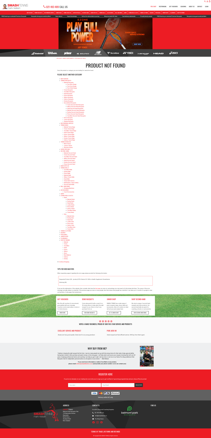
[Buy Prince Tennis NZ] (67, 52)
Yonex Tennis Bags (69, 129)
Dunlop (66, 258)
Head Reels (70, 203)
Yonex (65, 244)
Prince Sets (70, 223)
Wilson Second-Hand (69, 158)
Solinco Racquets (68, 99)
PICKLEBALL (158, 13)
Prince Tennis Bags (69, 134)
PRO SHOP (153, 7)
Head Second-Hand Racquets (75, 108)
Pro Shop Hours (99, 419)
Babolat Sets (70, 216)
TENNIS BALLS (102, 13)
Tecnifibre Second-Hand (70, 156)
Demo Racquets (68, 117)
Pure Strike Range (72, 88)
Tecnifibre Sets (71, 227)
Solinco (66, 257)
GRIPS (125, 13)
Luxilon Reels (70, 205)
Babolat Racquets (69, 82)
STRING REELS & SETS (133, 13)
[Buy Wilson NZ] (52, 52)
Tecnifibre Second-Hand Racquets (76, 116)
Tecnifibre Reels (71, 210)
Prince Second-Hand (69, 164)
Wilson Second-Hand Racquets (75, 106)
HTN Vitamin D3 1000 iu (80, 58)
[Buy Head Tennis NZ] (158, 52)
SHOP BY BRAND (180, 13)
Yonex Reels (70, 212)
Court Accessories (69, 192)
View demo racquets (89, 313)
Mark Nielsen (105, 359)
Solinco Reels (71, 208)
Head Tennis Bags (69, 132)
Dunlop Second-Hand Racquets (75, 112)
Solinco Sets (70, 225)
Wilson (66, 251)
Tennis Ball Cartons (69, 181)
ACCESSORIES (110, 13)
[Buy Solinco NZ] (83, 52)
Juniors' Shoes (68, 145)
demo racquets (88, 299)
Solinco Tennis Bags (69, 140)
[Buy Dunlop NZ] (143, 52)
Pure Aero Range (71, 84)
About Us (191, 7)
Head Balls (67, 179)
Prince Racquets (68, 95)
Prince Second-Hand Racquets (75, 114)
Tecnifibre (66, 245)
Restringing (162, 7)
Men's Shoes (67, 143)
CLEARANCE (172, 13)
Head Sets (70, 220)
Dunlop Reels (70, 201)
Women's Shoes (68, 147)
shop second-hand (138, 299)
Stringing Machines (69, 188)
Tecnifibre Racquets (69, 91)
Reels (65, 197)
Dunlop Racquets (68, 101)
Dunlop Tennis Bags (69, 138)
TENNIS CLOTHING (144, 13)
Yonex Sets (70, 229)
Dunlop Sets (70, 218)
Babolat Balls (67, 175)
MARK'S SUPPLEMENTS (68, 58)
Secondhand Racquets (70, 103)
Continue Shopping (64, 262)
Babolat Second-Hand (70, 153)
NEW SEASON (29, 13)
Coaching (183, 7)
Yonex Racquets (68, 90)
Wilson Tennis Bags (69, 136)
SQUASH (151, 13)
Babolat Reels (71, 199)
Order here (62, 313)
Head (65, 247)
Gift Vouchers (173, 7)
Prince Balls (67, 173)
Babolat (66, 242)
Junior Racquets (68, 119)
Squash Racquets (68, 121)
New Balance (67, 255)
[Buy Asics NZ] (173, 52)
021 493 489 (51, 7)
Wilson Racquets (68, 97)
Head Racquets (68, 93)
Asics (65, 253)
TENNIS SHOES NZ (67, 13)
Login (206, 7)
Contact (199, 7)
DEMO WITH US (94, 13)
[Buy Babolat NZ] (37, 52)
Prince (65, 249)
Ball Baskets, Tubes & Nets (71, 182)
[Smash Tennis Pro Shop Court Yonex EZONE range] (105, 33)
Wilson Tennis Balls (69, 177)
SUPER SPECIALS (76, 13)
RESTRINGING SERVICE (49, 13)
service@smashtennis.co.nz (84, 363)
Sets (65, 214)
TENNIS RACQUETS (38, 13)
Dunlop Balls (67, 171)
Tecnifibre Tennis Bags (70, 130)
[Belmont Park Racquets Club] (129, 419)
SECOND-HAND (85, 13)
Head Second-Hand (69, 160)
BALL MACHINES (118, 13)
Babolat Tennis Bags (69, 127)
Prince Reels (70, 206)
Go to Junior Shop (114, 313)
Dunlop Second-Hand (69, 162)
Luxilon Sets (70, 221)
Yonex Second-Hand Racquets (75, 105)
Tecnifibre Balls (68, 169)
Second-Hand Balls (69, 184)
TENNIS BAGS (59, 13)
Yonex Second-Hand (69, 155)
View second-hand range (140, 313)
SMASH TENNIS (105, 435)
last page (97, 288)
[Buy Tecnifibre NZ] (113, 52)
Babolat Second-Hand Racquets (76, 110)
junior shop (111, 299)
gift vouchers (62, 299)
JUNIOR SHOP (165, 13)
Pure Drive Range (71, 86)
